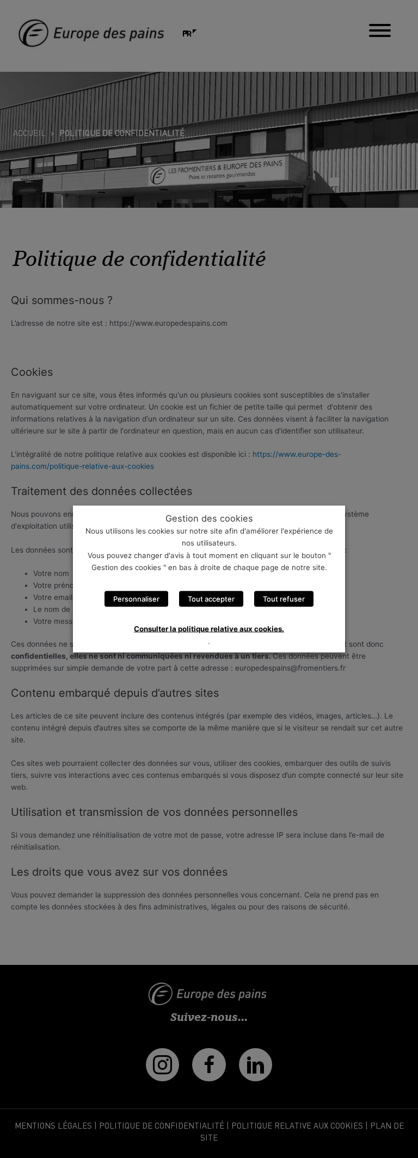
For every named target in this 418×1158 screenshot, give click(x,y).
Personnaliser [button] (136, 599)
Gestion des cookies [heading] (209, 517)
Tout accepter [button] (211, 599)
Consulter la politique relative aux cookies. (209, 628)
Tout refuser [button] (284, 599)
